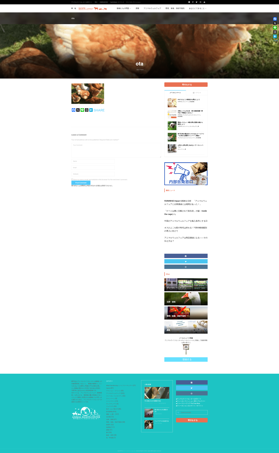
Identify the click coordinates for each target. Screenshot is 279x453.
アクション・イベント (113, 391)
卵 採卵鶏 (192, 101)
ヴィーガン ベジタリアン (114, 396)
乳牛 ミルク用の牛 (112, 409)
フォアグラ (109, 406)
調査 (137, 8)
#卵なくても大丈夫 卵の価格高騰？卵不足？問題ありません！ (190, 112)
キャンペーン (186, 101)
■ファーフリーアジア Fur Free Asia (188, 403)
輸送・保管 (109, 435)
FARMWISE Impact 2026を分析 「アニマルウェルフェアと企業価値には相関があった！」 (185, 202)
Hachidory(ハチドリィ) (117, 2)
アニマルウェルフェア (152, 8)
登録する (187, 359)
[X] (276, 23)
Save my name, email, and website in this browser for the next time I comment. (100, 179)
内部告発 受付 (104, 2)
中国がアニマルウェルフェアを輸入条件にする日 (186, 221)
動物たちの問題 (123, 8)
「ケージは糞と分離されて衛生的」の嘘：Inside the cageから (185, 212)
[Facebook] (276, 19)
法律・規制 (109, 419)
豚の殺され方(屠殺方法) (161, 410)
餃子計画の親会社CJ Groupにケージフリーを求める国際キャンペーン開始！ (191, 134)
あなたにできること (197, 8)
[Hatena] (276, 36)
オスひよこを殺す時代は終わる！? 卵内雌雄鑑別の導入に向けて (185, 229)
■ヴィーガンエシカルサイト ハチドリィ (189, 406)
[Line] (276, 27)
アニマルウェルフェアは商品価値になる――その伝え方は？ (186, 239)
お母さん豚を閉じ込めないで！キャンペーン (190, 146)
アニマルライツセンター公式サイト (81, 2)
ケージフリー (110, 401)
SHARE (99, 110)
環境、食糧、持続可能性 (175, 8)
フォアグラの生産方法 (162, 421)
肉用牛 (108, 424)
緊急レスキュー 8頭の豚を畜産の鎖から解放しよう (190, 123)
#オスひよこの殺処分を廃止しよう (189, 99)
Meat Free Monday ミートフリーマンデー (119, 385)
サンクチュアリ (193, 126)
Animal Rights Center (151, 403)
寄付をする (187, 84)
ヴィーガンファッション (133, 2)
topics (180, 101)
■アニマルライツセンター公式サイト (188, 399)
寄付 (96, 2)
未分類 (108, 417)
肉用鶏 (108, 427)
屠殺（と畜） (110, 414)
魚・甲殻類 (109, 438)
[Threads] (276, 32)
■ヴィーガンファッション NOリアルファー (190, 401)
